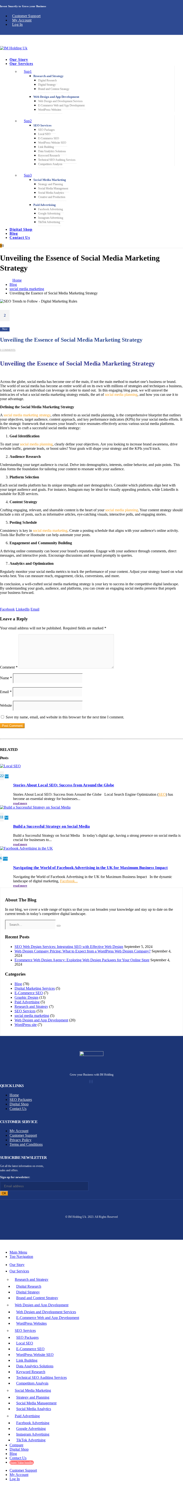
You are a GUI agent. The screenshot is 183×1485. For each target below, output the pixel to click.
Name (6, 678)
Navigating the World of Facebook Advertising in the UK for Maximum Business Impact (90, 867)
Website (6, 705)
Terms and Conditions (26, 1144)
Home (14, 1095)
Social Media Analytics (51, 192)
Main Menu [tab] (18, 1252)
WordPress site (26, 1025)
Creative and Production (51, 197)
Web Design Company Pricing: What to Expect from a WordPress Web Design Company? (83, 951)
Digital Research (47, 80)
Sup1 (28, 71)
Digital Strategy (47, 84)
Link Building (46, 147)
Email (34, 609)
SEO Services (42, 125)
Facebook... (69, 881)
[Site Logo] (13, 48)
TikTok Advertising (49, 222)
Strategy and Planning (50, 184)
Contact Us (20, 237)
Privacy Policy (20, 1140)
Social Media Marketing (49, 180)
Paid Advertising (44, 205)
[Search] (59, 925)
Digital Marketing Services (35, 988)
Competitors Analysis (50, 164)
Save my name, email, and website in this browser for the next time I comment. (65, 717)
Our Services (21, 64)
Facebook (7, 609)
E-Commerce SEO (48, 138)
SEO (162, 794)
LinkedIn (23, 609)
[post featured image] (10, 766)
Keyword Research (49, 155)
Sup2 (28, 121)
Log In (17, 24)
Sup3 (28, 175)
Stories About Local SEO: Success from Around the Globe (63, 785)
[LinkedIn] (92, 1081)
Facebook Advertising (50, 209)
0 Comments (7, 350)
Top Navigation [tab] (21, 1257)
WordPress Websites (49, 109)
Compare (16, 1445)
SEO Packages (46, 129)
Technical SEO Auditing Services (57, 160)
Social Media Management (53, 188)
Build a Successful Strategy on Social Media (51, 826)
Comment (9, 667)
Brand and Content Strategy (53, 89)
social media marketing (32, 1016)
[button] (3, 1244)
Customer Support (26, 16)
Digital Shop (21, 229)
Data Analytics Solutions (52, 151)
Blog (14, 233)
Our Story (19, 60)
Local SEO (44, 134)
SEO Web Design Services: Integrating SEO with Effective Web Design (69, 947)
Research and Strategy (48, 76)
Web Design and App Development (56, 97)
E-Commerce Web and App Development (61, 105)
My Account (22, 20)
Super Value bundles (21, 1462)
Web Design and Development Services (60, 101)
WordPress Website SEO (52, 142)
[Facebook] (89, 1081)
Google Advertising (49, 213)
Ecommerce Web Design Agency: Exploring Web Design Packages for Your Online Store (82, 960)
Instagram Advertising (50, 218)
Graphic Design (26, 997)
